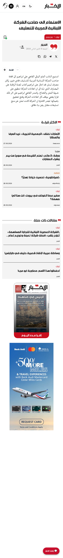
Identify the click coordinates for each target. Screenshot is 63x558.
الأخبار (44, 45)
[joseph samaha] (4, 6)
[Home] (52, 6)
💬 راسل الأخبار (51, 551)
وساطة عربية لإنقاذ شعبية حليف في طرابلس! (32, 253)
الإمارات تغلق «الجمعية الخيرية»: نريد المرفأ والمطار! (34, 135)
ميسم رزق (57, 205)
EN (24, 6)
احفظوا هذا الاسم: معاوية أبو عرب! (39, 270)
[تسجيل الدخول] (17, 6)
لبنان (57, 37)
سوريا (57, 151)
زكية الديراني (56, 183)
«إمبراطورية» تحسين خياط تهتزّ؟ (40, 177)
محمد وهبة (56, 143)
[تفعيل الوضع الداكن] (30, 6)
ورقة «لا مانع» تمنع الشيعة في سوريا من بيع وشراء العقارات (33, 157)
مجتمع (49, 37)
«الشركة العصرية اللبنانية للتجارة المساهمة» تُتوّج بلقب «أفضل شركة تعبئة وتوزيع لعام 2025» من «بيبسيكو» (34, 233)
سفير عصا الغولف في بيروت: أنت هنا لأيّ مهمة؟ (36, 197)
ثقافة (57, 172)
